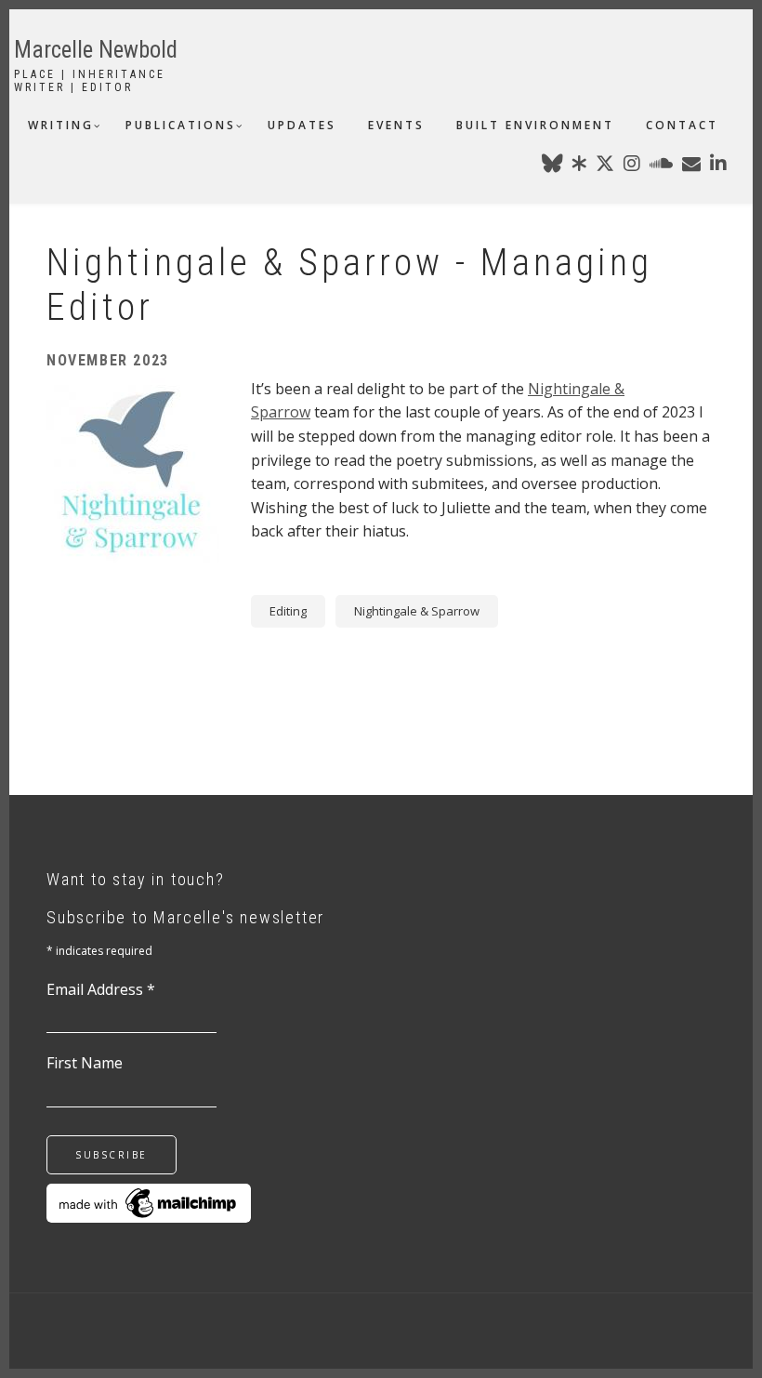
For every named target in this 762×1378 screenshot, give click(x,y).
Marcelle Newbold (95, 49)
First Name (84, 1063)
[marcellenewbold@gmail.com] (691, 166)
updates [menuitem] (302, 125)
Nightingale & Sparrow (417, 611)
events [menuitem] (396, 125)
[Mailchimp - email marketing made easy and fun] (148, 1201)
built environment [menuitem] (535, 125)
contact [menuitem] (682, 125)
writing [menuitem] (61, 125)
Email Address (100, 989)
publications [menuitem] (180, 125)
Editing (288, 611)
